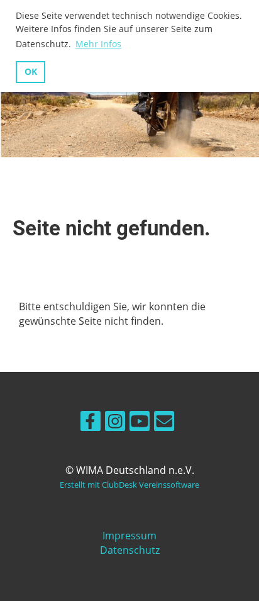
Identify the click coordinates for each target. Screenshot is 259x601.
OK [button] (31, 71)
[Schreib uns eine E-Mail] (164, 423)
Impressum (129, 535)
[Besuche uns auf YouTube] (140, 423)
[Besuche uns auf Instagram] (115, 423)
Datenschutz (130, 550)
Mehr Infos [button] (98, 44)
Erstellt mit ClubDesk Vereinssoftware (129, 484)
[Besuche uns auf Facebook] (90, 423)
